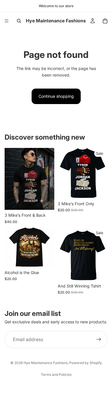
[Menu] (6, 21)
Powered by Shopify (85, 363)
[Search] (19, 21)
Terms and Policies (56, 374)
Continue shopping (56, 96)
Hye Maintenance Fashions (45, 363)
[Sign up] (99, 340)
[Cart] (105, 21)
